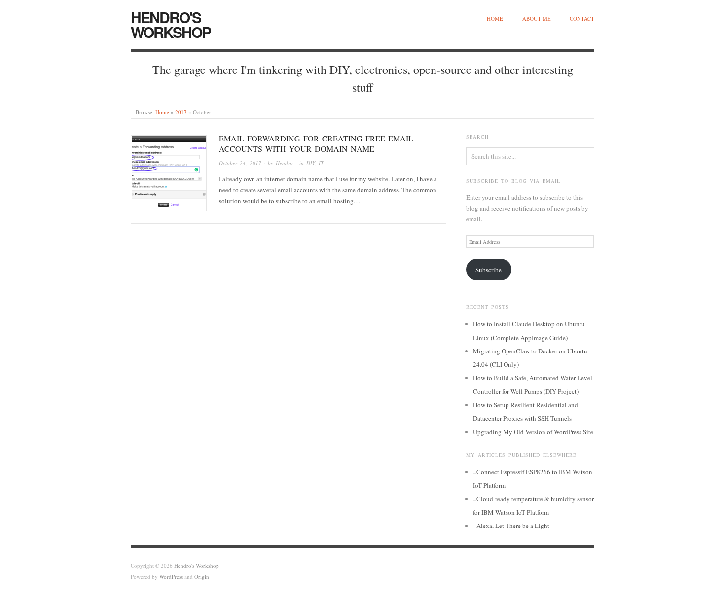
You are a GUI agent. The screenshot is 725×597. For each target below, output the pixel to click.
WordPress (171, 576)
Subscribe (488, 269)
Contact (582, 18)
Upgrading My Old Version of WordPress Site (533, 431)
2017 (181, 112)
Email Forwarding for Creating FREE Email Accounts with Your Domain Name (316, 143)
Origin (201, 576)
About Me (536, 18)
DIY (310, 163)
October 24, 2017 (240, 163)
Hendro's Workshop (171, 24)
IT (321, 163)
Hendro (284, 163)
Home (495, 18)
